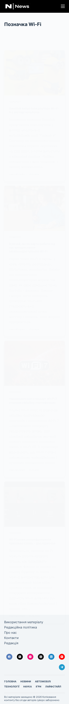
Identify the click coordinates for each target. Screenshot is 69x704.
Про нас (10, 633)
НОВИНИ (25, 681)
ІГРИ (38, 686)
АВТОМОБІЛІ (43, 681)
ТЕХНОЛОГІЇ (15, 102)
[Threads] (41, 657)
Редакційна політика (20, 627)
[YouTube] (62, 657)
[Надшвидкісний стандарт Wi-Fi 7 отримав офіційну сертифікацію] (34, 363)
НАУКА (27, 686)
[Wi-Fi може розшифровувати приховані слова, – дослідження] (34, 504)
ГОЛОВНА (10, 681)
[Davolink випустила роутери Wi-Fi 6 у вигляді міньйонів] (34, 72)
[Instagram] (30, 657)
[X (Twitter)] (20, 657)
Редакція (11, 643)
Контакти (11, 638)
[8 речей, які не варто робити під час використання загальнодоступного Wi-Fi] (34, 208)
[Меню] (63, 6)
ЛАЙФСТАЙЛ (53, 686)
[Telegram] (62, 667)
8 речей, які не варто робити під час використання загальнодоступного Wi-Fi (32, 247)
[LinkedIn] (51, 657)
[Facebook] (9, 657)
